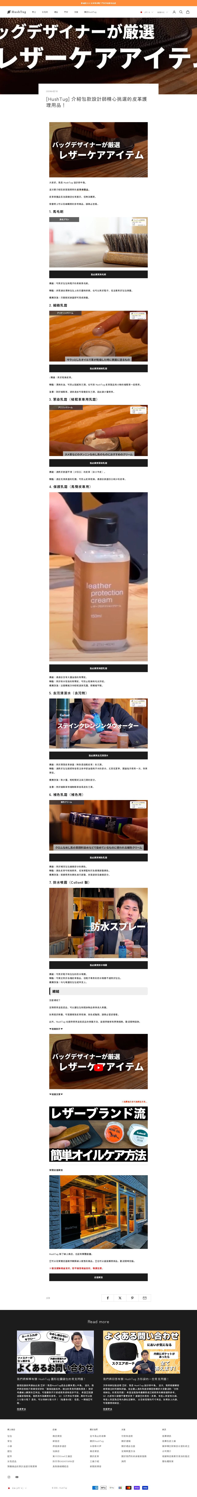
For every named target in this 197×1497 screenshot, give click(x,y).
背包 (9, 1441)
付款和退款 (127, 1435)
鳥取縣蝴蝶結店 (61, 1466)
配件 (9, 1456)
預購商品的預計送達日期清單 (22, 1466)
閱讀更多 (21, 1408)
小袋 (9, 1446)
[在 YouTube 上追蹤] (16, 1477)
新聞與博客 (95, 1466)
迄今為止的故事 (98, 1435)
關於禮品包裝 (128, 1446)
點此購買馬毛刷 (98, 274)
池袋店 (56, 1451)
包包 (9, 1435)
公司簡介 (166, 1451)
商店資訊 (57, 1435)
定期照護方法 (128, 1451)
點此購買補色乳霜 (98, 857)
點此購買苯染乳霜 (98, 462)
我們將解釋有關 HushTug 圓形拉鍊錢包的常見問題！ (51, 1379)
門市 (66, 12)
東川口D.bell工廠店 (62, 1456)
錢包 (9, 1451)
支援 (76, 12)
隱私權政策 (168, 1461)
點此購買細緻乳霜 (98, 368)
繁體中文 (161, 12)
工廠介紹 (94, 1461)
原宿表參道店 (59, 1446)
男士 (34, 12)
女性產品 (11, 1461)
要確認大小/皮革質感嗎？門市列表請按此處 (98, 3)
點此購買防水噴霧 (98, 965)
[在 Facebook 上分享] (108, 1298)
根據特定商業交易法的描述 (176, 1456)
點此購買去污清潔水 (98, 755)
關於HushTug (90, 12)
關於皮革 (94, 1456)
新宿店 (56, 1441)
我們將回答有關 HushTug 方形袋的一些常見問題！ (136, 1379)
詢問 (123, 1461)
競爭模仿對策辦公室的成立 (176, 1446)
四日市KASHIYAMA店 (63, 1461)
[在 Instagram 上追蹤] (8, 1477)
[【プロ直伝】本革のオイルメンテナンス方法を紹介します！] (98, 1134)
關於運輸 (126, 1441)
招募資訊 (166, 1435)
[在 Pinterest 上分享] (132, 1298)
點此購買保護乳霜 (98, 668)
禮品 (56, 12)
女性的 (45, 12)
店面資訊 (98, 1277)
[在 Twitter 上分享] (120, 1298)
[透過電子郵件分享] (145, 1298)
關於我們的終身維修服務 (134, 1456)
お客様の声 (95, 1446)
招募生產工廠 (169, 1441)
